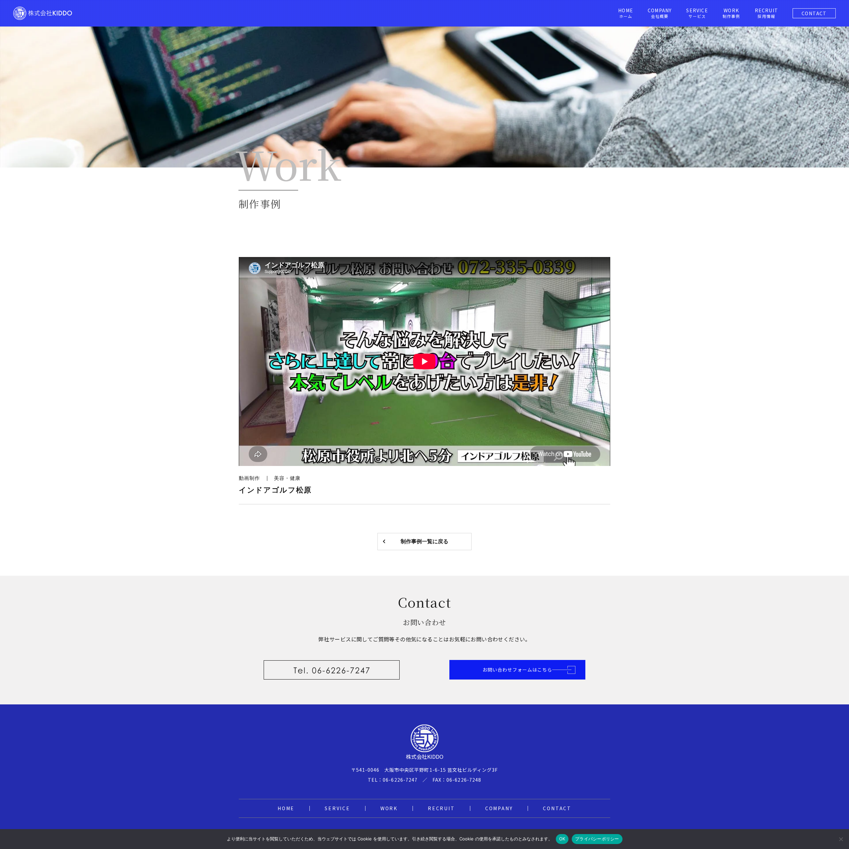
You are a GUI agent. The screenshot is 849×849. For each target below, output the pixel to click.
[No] (840, 839)
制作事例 (731, 13)
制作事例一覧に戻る (424, 541)
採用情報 (766, 13)
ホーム (625, 13)
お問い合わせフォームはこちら (518, 669)
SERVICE (337, 808)
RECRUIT (441, 808)
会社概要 (660, 13)
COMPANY (499, 808)
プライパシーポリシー (597, 838)
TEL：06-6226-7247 (393, 779)
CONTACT (814, 13)
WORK (389, 808)
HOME (286, 808)
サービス (697, 13)
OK (562, 838)
